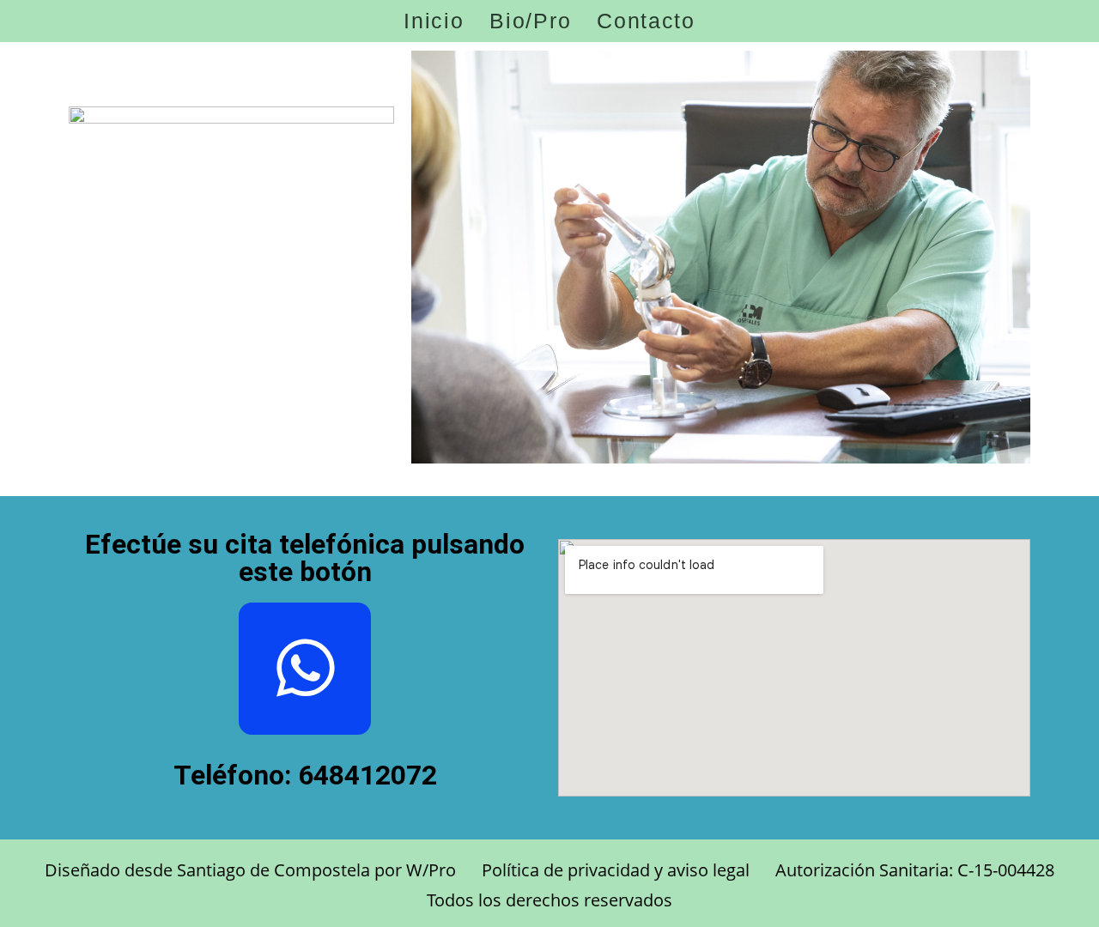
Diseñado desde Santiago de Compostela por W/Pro (250, 870)
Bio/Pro (530, 21)
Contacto (646, 21)
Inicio (434, 21)
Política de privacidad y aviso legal (616, 870)
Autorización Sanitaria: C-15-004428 (914, 870)
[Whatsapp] (305, 669)
